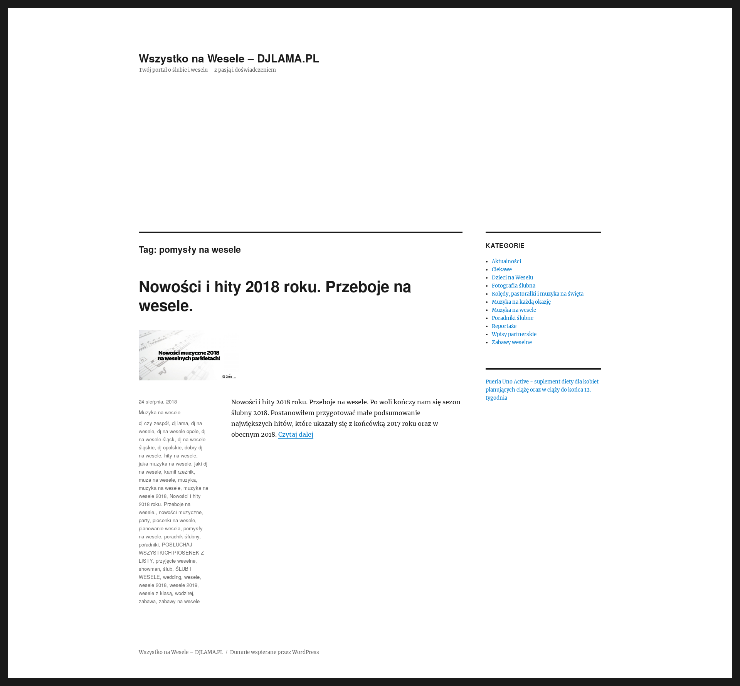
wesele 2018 (152, 584)
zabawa (147, 601)
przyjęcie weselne (175, 560)
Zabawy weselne (512, 342)
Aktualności (506, 261)
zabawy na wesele (179, 601)
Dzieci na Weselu (512, 277)
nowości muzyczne (180, 512)
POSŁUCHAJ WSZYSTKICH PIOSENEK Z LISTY (171, 552)
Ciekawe (502, 269)
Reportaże (504, 326)
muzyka (187, 479)
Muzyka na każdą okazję (521, 302)
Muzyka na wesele (159, 412)
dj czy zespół (154, 423)
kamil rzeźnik (179, 471)
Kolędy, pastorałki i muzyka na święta (538, 294)
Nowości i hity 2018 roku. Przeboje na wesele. (275, 295)
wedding (172, 576)
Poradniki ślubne (512, 318)
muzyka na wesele (159, 487)
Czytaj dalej (295, 434)
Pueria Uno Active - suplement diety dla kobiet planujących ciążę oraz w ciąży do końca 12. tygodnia (542, 389)
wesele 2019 (183, 584)
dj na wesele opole (177, 431)
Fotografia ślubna (513, 285)
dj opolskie (170, 447)
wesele (192, 576)
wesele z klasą (155, 593)
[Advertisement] (370, 175)
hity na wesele (180, 455)
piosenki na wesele (174, 520)
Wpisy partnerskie (514, 334)
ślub (167, 568)
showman (149, 568)
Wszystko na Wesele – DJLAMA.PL (229, 58)
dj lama (180, 423)
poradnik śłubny (181, 536)
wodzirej (184, 593)
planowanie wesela (159, 528)
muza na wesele (157, 479)
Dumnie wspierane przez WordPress (274, 652)
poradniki (149, 544)
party (144, 520)
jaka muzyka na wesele (165, 463)
